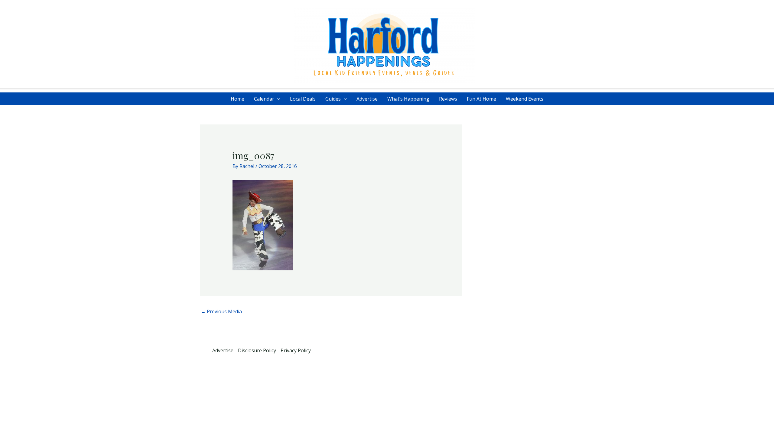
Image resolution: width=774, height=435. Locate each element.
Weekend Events (524, 98)
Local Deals (303, 98)
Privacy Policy (296, 350)
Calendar (264, 98)
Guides (333, 98)
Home (237, 98)
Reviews (448, 98)
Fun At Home (481, 98)
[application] (277, 98)
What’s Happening (408, 98)
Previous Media (221, 311)
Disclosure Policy (257, 350)
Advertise (367, 98)
